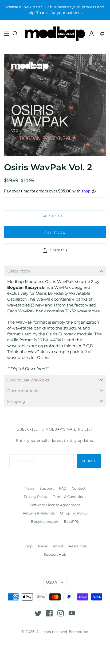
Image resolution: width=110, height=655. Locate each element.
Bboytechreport (44, 521)
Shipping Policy (74, 513)
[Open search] (15, 33)
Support (47, 488)
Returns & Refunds (39, 513)
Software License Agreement (55, 505)
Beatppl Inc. (79, 632)
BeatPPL (71, 521)
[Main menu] (6, 33)
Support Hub (55, 554)
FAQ (62, 488)
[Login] (91, 34)
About (58, 546)
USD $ (51, 582)
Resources (78, 546)
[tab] (55, 271)
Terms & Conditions (69, 496)
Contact (78, 488)
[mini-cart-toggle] (101, 34)
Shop (28, 546)
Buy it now (55, 232)
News (29, 488)
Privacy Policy (36, 496)
